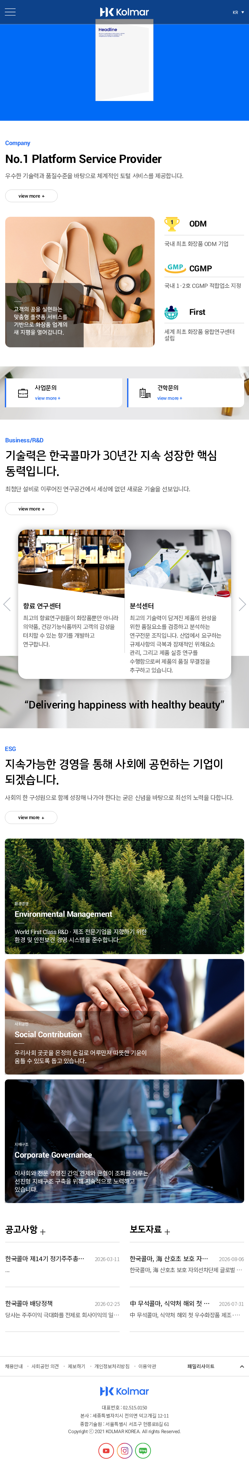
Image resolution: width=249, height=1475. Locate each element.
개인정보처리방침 (111, 1366)
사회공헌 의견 (45, 1366)
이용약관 (147, 1366)
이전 (10, 604)
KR (235, 12)
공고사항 (21, 1230)
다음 (239, 604)
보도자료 (145, 1230)
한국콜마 (124, 12)
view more (29, 195)
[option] (71, 604)
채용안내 (13, 1366)
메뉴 (10, 12)
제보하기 (76, 1366)
